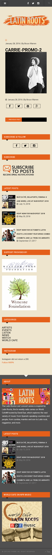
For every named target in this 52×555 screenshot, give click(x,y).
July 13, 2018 (24, 204)
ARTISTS (7, 327)
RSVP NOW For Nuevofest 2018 (31, 214)
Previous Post (15, 119)
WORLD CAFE (10, 340)
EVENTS (6, 330)
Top (48, 551)
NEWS (5, 335)
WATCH (6, 337)
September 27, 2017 (27, 241)
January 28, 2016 (14, 100)
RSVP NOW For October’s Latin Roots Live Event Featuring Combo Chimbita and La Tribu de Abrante (33, 234)
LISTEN (6, 332)
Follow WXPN (8, 362)
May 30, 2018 (24, 216)
